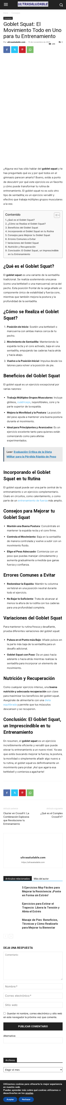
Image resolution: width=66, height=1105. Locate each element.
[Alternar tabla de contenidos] (55, 215)
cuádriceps (23, 402)
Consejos (16, 12)
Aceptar (10, 1099)
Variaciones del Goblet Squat (23, 243)
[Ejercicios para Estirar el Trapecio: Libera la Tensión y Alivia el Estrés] (11, 910)
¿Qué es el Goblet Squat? (21, 220)
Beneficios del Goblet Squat (23, 227)
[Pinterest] (22, 49)
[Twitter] (14, 49)
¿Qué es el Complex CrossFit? (51, 815)
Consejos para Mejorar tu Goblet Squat (29, 235)
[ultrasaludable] (33, 4)
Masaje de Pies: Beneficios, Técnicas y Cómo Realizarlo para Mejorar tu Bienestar (40, 923)
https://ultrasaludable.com (33, 862)
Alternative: (9, 1035)
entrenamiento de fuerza (33, 500)
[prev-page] (5, 936)
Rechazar (26, 1099)
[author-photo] (33, 852)
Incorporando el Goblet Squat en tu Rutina (31, 231)
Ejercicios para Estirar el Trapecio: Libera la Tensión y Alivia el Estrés (40, 907)
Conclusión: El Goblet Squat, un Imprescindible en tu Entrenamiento (33, 252)
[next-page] (11, 936)
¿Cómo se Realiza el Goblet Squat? (27, 223)
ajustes (29, 1093)
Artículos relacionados (17, 878)
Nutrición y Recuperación (22, 246)
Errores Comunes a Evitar (22, 239)
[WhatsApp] (30, 49)
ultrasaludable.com (16, 42)
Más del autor (41, 878)
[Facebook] (6, 49)
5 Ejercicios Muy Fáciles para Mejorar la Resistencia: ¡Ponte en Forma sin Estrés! (41, 891)
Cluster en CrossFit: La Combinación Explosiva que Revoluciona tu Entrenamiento (16, 818)
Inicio (5, 12)
